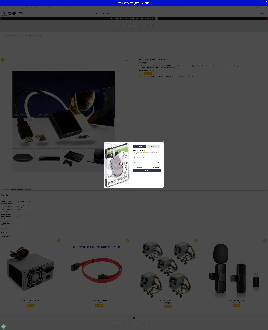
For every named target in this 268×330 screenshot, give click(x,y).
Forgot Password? (155, 167)
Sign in (146, 170)
